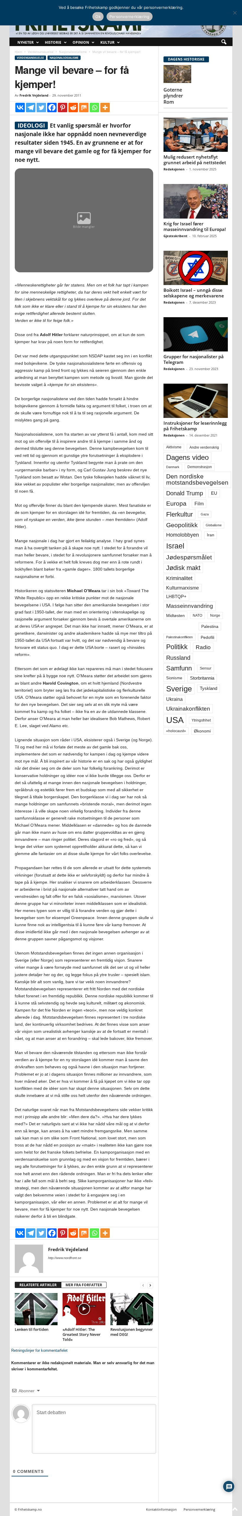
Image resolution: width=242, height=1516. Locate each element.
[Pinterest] (62, 107)
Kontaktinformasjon (161, 1509)
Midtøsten (175, 615)
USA (175, 720)
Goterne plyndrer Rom (173, 96)
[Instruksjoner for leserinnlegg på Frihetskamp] (195, 401)
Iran (210, 535)
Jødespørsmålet (189, 557)
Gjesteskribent (175, 236)
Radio (203, 647)
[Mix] (84, 107)
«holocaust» (176, 731)
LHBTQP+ (176, 596)
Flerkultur (179, 514)
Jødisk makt (183, 567)
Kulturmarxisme (182, 587)
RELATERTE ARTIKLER (38, 1284)
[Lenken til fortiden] (36, 1309)
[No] (235, 13)
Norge (215, 615)
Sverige (179, 688)
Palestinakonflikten (179, 637)
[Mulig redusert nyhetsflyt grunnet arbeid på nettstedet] (195, 135)
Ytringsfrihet (201, 720)
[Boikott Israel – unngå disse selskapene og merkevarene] (195, 268)
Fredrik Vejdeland (33, 95)
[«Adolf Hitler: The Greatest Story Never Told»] (84, 1309)
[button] (223, 42)
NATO (197, 615)
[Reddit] (73, 107)
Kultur (107, 42)
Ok (98, 16)
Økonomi (202, 731)
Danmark (172, 467)
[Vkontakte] (20, 107)
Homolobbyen (182, 535)
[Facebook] (52, 107)
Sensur (205, 668)
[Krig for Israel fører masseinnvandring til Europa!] (195, 201)
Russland (178, 657)
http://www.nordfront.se (64, 1258)
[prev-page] (143, 1285)
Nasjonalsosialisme (73, 52)
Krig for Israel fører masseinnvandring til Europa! (194, 226)
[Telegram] (30, 107)
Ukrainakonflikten (188, 709)
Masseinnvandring (189, 606)
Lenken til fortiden (31, 1329)
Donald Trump (184, 493)
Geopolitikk (182, 525)
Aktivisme (174, 447)
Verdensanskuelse (40, 52)
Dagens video (187, 457)
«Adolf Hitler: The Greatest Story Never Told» (82, 1334)
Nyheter (25, 42)
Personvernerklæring (199, 1509)
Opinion (81, 42)
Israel (175, 546)
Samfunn (179, 668)
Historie (53, 42)
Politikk (177, 647)
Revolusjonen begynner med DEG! (131, 1332)
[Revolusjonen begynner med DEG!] (131, 1309)
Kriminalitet (179, 578)
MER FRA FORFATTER (84, 1284)
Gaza (205, 514)
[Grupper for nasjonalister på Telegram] (195, 334)
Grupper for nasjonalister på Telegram (193, 359)
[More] (105, 107)
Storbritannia (202, 678)
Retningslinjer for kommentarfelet (39, 1350)
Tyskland (208, 688)
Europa (176, 503)
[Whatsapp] (94, 107)
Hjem (18, 52)
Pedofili (207, 637)
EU (214, 493)
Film (199, 503)
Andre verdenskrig (204, 447)
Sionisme (174, 678)
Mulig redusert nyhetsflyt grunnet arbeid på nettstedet (194, 159)
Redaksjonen (173, 169)
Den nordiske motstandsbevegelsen (197, 479)
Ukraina (174, 699)
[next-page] (150, 1285)
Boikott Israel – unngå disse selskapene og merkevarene (193, 293)
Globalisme (214, 525)
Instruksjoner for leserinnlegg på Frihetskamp (195, 425)
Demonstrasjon (199, 467)
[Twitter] (41, 107)
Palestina (209, 626)
